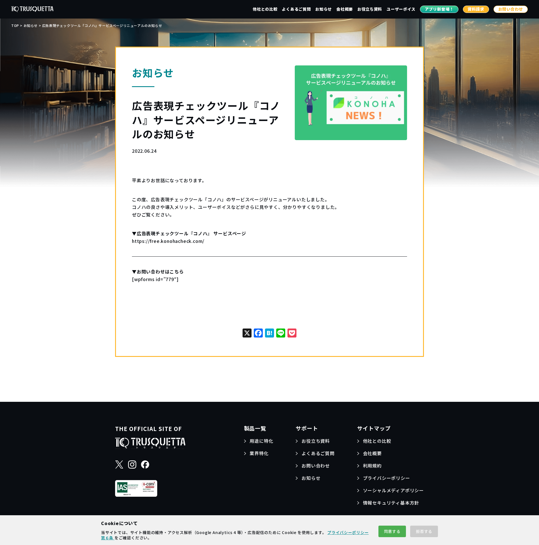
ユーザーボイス (401, 9)
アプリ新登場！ (439, 9)
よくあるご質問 (296, 9)
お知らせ (323, 9)
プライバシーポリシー (386, 478)
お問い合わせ (510, 9)
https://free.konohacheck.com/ (168, 241)
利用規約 (372, 465)
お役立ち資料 (369, 9)
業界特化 (259, 453)
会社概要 (344, 9)
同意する (392, 531)
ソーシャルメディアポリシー (393, 490)
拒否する (424, 531)
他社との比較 (265, 9)
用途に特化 (261, 440)
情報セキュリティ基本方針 (391, 502)
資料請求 (476, 9)
